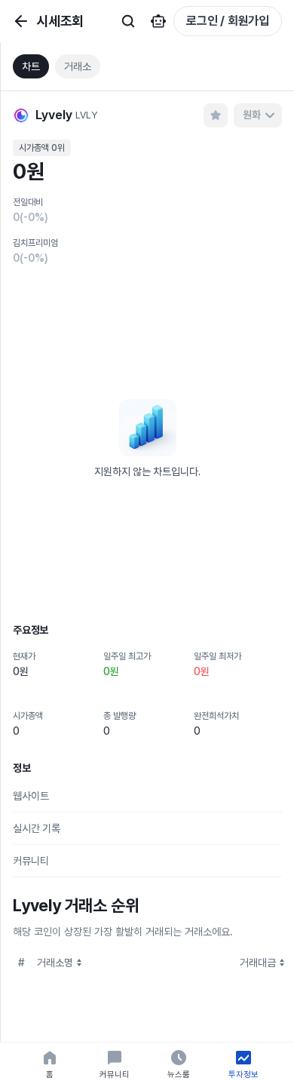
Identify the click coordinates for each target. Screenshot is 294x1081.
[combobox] (258, 115)
